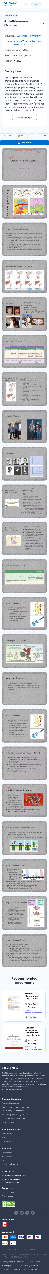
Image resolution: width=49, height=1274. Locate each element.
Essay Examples (8, 1133)
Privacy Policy (7, 1262)
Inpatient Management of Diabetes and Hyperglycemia (33, 1032)
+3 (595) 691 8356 (12, 1179)
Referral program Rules (29, 1265)
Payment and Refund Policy (13, 1269)
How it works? (7, 1153)
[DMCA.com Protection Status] (24, 1204)
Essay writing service (10, 1103)
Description (12, 71)
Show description (26, 117)
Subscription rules (9, 1265)
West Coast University (29, 35)
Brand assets (7, 1196)
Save (45, 136)
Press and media (9, 1192)
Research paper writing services (15, 1114)
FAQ (3, 1160)
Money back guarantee (11, 1164)
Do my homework (9, 1122)
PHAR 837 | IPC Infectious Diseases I (27, 43)
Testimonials (7, 1156)
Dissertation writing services (13, 1118)
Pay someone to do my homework (16, 1107)
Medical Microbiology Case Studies (31, 996)
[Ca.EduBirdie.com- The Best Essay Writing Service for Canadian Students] (4, 1225)
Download (26, 142)
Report (8, 136)
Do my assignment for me (13, 1111)
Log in (36, 4)
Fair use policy (35, 1262)
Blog (4, 1137)
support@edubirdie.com (12, 1089)
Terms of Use (21, 1262)
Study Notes (7, 1141)
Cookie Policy (32, 1269)
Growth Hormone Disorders (16, 23)
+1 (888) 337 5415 (12, 1182)
